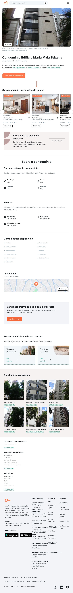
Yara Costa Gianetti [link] (10, 444)
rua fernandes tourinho (56, 404)
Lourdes (30, 48)
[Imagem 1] (16, 112)
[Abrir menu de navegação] (68, 3)
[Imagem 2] (46, 112)
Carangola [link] (7, 457)
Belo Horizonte (21, 48)
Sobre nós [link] (52, 526)
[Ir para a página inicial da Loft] (6, 3)
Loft (3, 48)
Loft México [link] (52, 542)
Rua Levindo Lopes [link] (10, 460)
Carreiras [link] (51, 531)
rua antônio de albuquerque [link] (12, 465)
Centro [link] (6, 481)
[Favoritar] (29, 117)
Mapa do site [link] (64, 521)
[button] (36, 285)
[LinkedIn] (61, 587)
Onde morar (10, 48)
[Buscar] (45, 3)
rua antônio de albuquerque (35, 431)
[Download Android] (12, 535)
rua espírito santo (19, 68)
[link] (57, 141)
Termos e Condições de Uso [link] (14, 581)
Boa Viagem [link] (7, 478)
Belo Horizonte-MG (54, 68)
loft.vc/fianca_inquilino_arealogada (44, 527)
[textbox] (28, 3)
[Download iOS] (26, 535)
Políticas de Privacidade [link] (29, 577)
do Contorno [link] (8, 455)
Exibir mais (8, 448)
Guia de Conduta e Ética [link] (36, 581)
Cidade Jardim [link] (8, 476)
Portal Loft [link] (63, 503)
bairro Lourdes (33, 68)
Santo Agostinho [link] (9, 485)
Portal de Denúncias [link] (11, 577)
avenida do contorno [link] (10, 462)
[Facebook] (67, 587)
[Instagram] (55, 587)
